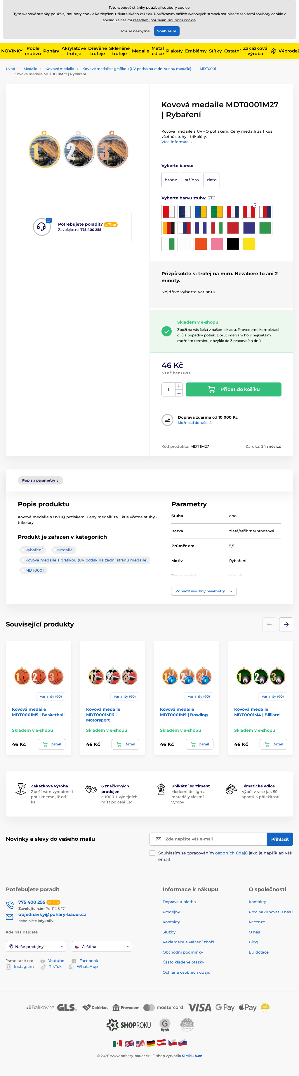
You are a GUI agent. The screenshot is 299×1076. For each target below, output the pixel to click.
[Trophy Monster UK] (129, 1043)
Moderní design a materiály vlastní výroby (188, 796)
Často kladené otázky (183, 962)
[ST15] (168, 244)
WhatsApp (87, 966)
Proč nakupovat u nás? (271, 912)
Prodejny (171, 912)
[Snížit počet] (178, 393)
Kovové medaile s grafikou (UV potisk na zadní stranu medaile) (136, 68)
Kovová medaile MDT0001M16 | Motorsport (103, 714)
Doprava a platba (179, 901)
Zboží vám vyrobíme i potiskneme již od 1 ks (52, 796)
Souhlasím (166, 31)
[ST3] (201, 212)
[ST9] (185, 228)
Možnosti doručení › (195, 422)
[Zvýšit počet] (178, 386)
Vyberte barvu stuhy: (188, 198)
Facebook (88, 960)
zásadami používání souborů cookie (164, 20)
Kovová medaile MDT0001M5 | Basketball (38, 712)
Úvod (10, 68)
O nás (254, 932)
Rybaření (34, 549)
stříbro (192, 179)
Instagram (24, 966)
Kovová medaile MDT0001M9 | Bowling (184, 712)
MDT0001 (208, 68)
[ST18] (217, 244)
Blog (253, 942)
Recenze (257, 921)
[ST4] (217, 212)
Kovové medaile (60, 68)
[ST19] (233, 244)
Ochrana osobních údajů (187, 972)
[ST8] (168, 228)
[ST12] (233, 228)
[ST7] (265, 212)
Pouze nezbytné (135, 31)
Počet (168, 389)
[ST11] (217, 228)
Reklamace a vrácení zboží (189, 942)
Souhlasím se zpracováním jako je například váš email (225, 856)
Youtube (56, 960)
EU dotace (259, 952)
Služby (169, 932)
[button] (204, 591)
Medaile (30, 68)
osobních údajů (231, 853)
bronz (171, 179)
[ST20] (249, 244)
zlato (212, 179)
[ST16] (185, 244)
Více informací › (176, 141)
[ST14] (265, 228)
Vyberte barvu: (177, 165)
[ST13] (249, 228)
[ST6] (249, 212)
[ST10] (201, 228)
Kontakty (171, 921)
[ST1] (168, 212)
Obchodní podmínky (183, 952)
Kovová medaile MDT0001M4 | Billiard (257, 712)
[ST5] (233, 212)
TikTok (55, 966)
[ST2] (185, 212)
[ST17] (201, 244)
